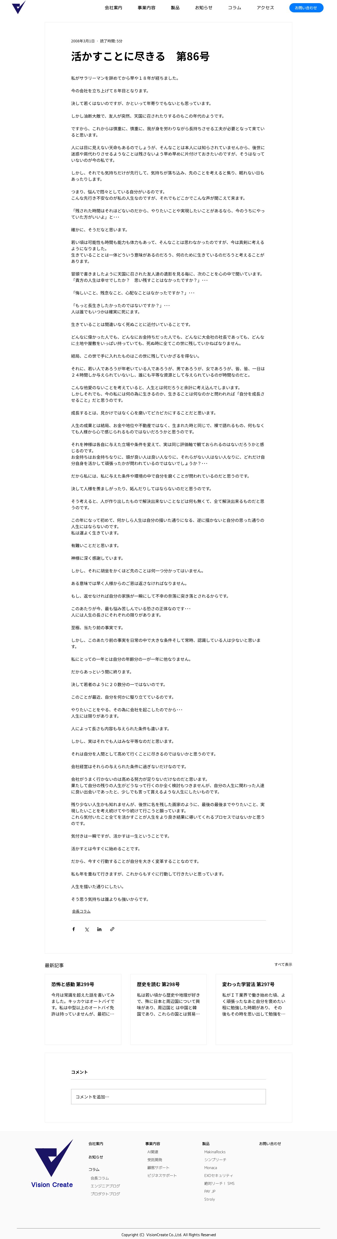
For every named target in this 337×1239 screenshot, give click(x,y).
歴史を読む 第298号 (158, 984)
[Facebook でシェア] (73, 929)
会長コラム (81, 911)
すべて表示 (283, 964)
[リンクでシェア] (112, 929)
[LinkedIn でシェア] (99, 929)
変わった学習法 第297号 (248, 984)
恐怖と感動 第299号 (72, 984)
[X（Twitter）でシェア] (86, 929)
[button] (183, 7)
